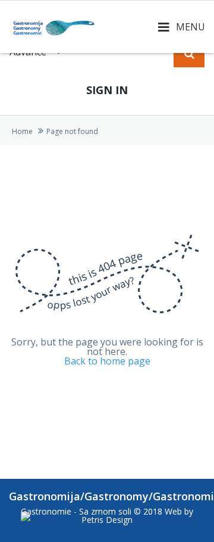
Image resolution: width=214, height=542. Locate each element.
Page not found (72, 131)
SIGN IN (107, 90)
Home (22, 131)
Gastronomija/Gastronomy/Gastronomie (107, 496)
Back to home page (107, 360)
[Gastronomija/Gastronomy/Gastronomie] (53, 26)
